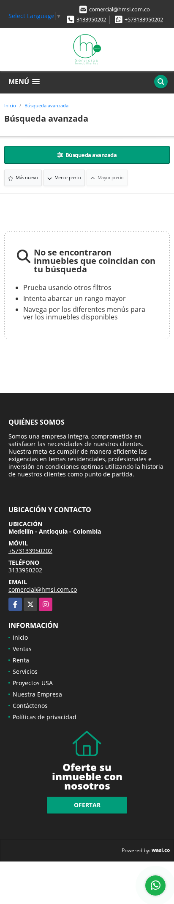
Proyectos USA (33, 683)
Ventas (22, 649)
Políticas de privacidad (44, 717)
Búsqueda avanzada (46, 105)
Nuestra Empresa (37, 694)
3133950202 (91, 19)
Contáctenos (30, 706)
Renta (21, 660)
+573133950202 (144, 19)
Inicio (10, 105)
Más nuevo (26, 177)
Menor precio (67, 177)
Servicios (25, 671)
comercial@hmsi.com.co (119, 9)
